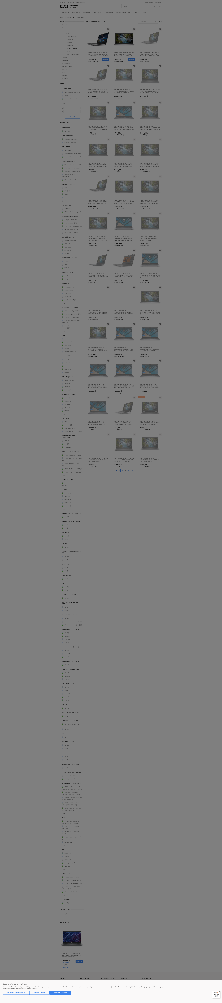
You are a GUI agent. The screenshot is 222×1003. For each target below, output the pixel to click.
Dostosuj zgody (39, 992)
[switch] (216, 996)
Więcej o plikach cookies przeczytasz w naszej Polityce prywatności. (20, 988)
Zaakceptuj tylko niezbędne (16, 992)
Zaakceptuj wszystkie (60, 992)
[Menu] (219, 992)
